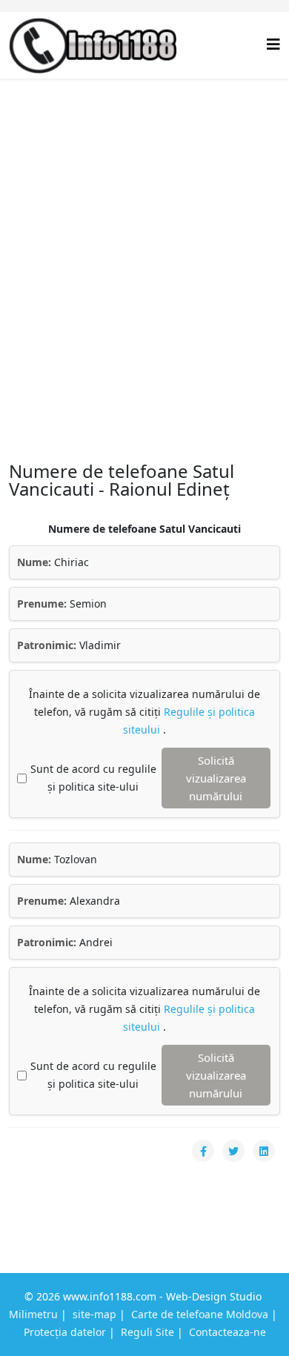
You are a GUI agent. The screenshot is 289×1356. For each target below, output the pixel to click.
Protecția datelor (65, 1332)
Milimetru (33, 1314)
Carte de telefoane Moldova (199, 1314)
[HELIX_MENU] (273, 44)
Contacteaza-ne (227, 1332)
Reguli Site (147, 1332)
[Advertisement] (144, 230)
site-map (94, 1314)
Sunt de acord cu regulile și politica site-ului (93, 778)
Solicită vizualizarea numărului (216, 778)
